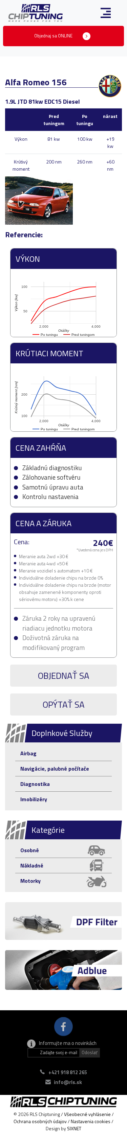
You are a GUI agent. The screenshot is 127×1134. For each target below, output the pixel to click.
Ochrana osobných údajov (40, 1121)
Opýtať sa (64, 704)
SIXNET (74, 1128)
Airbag (28, 753)
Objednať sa (63, 675)
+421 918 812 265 (67, 1072)
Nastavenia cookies (90, 1121)
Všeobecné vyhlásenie (87, 1114)
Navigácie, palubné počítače (54, 768)
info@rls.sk (68, 1082)
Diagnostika (35, 784)
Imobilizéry (33, 799)
